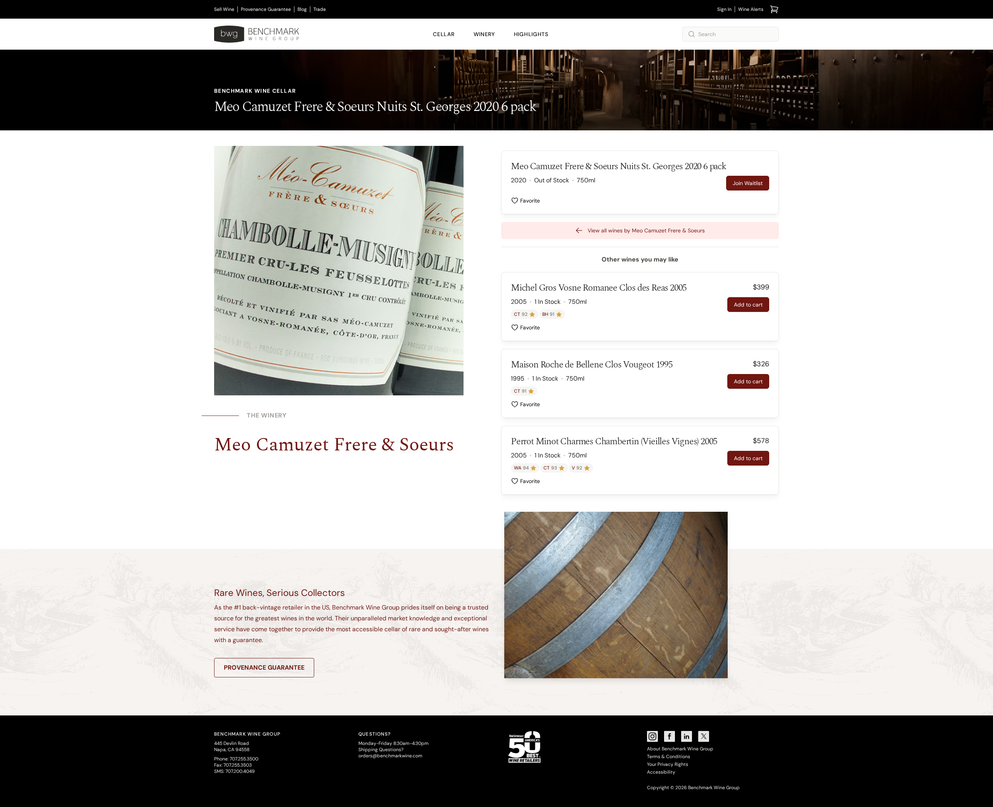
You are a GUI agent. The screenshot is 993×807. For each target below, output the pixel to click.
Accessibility (661, 772)
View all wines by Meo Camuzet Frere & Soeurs (646, 230)
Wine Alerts (750, 9)
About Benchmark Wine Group (680, 749)
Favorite (530, 200)
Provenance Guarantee (266, 9)
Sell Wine (224, 9)
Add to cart (748, 304)
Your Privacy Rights (667, 764)
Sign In (724, 9)
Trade (319, 9)
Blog (302, 9)
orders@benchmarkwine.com (390, 756)
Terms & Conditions (668, 756)
